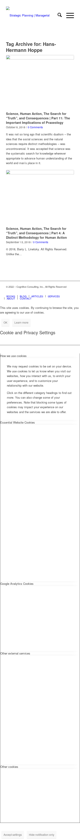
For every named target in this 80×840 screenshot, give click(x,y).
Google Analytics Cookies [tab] (17, 583)
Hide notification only (41, 834)
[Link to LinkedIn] (64, 291)
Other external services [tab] (15, 653)
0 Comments (35, 127)
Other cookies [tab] (9, 767)
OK (5, 322)
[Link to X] (57, 291)
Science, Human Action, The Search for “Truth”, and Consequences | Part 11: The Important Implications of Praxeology (38, 118)
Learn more (21, 322)
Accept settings (13, 834)
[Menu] (68, 15)
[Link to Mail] (70, 291)
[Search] (57, 15)
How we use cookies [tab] (13, 356)
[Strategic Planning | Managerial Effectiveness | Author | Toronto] (33, 15)
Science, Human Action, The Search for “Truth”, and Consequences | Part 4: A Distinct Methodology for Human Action (36, 233)
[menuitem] (57, 15)
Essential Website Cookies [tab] (17, 422)
